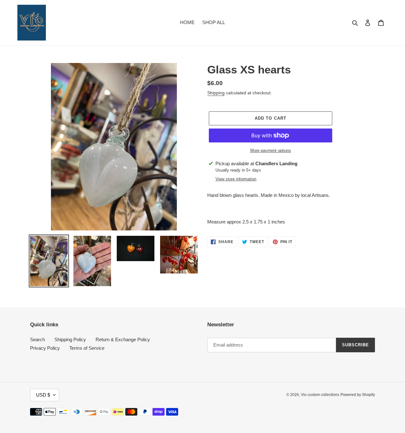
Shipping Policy (70, 339)
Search (37, 339)
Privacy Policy (45, 348)
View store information (235, 179)
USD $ (43, 395)
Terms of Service (86, 348)
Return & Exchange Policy (123, 339)
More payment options (270, 150)
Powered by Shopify (357, 394)
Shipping (216, 92)
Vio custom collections (320, 394)
